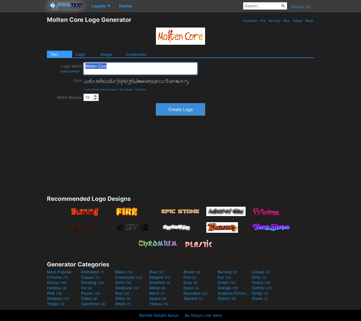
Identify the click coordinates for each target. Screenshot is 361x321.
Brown (192, 271)
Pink (54, 293)
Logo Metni (71, 68)
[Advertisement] (23, 89)
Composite (136, 54)
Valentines (93, 303)
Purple (90, 293)
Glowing (92, 282)
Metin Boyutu (69, 97)
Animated (249, 21)
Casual (261, 271)
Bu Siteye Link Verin (203, 315)
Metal (157, 287)
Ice (86, 287)
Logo (80, 54)
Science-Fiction (234, 293)
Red (286, 21)
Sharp (89, 298)
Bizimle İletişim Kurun (158, 315)
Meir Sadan (126, 89)
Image (106, 54)
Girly (259, 277)
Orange (228, 287)
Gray (190, 282)
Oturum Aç (301, 6)
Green (227, 282)
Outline (262, 287)
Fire (263, 21)
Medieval (127, 287)
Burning (274, 21)
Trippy (55, 303)
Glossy (57, 282)
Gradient (160, 282)
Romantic (140, 89)
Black (309, 21)
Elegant (159, 277)
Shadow (58, 298)
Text (54, 54)
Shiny (123, 298)
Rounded (195, 293)
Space (158, 298)
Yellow (297, 21)
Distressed (128, 277)
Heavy (261, 282)
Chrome (57, 277)
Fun (224, 277)
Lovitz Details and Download (100, 89)
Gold (123, 282)
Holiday (57, 287)
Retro (157, 293)
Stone (260, 298)
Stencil (227, 298)
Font (78, 80)
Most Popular (59, 271)
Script (260, 293)
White (123, 303)
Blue (156, 271)
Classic (90, 277)
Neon (191, 287)
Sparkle (193, 298)
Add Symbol (70, 71)
